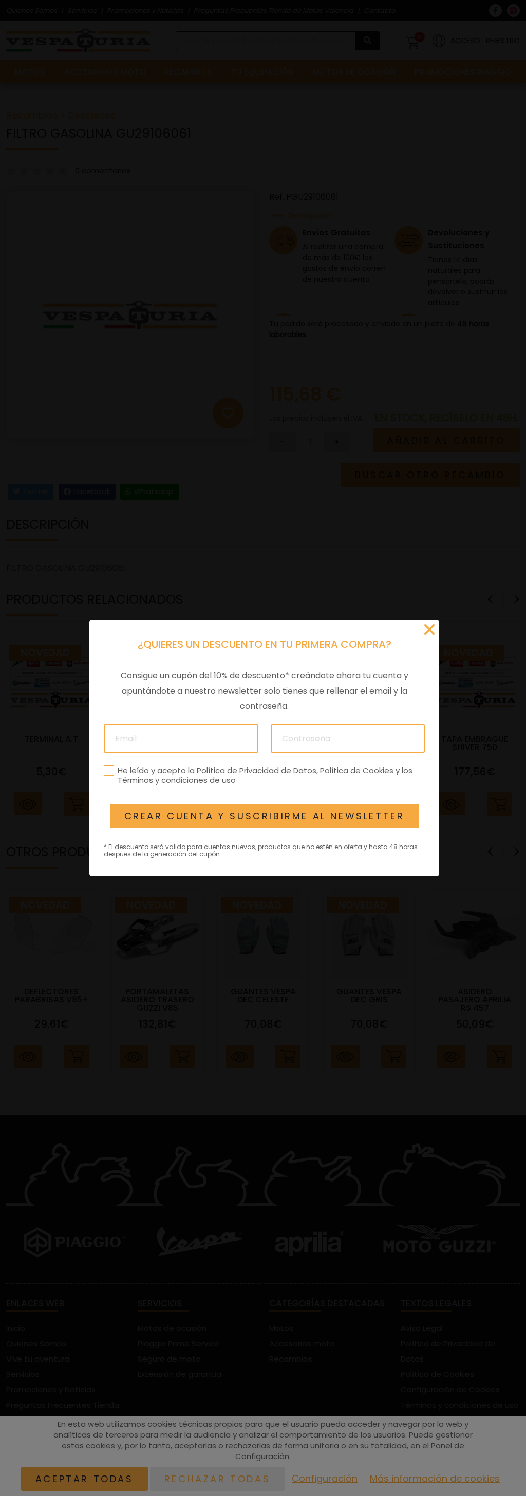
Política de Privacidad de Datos (256, 770)
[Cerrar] (429, 629)
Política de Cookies (356, 770)
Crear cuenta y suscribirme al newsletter (264, 816)
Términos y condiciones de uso (176, 780)
